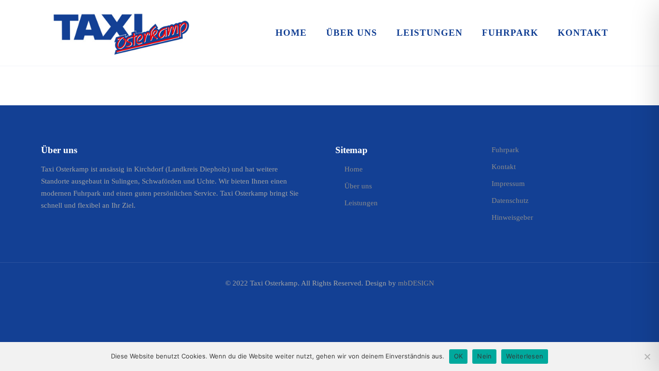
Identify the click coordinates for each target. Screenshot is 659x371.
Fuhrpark (505, 150)
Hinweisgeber (512, 217)
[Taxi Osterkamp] (121, 32)
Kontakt (504, 167)
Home (353, 169)
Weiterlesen (524, 356)
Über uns (358, 186)
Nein (484, 356)
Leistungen (361, 203)
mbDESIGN (416, 283)
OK (458, 356)
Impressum (508, 183)
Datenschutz (510, 200)
